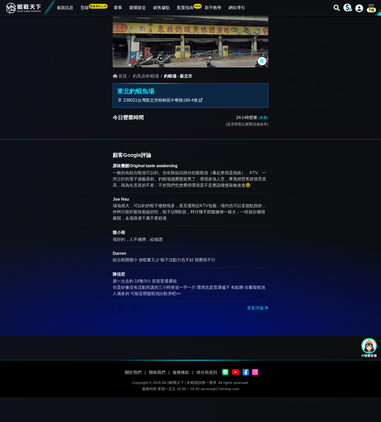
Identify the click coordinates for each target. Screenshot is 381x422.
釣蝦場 (170, 76)
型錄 (94, 7)
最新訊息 (65, 7)
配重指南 (189, 7)
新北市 (186, 76)
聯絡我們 (157, 372)
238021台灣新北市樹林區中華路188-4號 (160, 100)
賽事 (118, 7)
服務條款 (181, 372)
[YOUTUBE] (235, 372)
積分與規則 (206, 372)
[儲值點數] (347, 8)
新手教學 (213, 7)
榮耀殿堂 (137, 7)
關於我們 (133, 372)
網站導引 (237, 7)
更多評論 (256, 308)
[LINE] (225, 372)
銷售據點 (161, 7)
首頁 (122, 76)
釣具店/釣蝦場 (145, 76)
